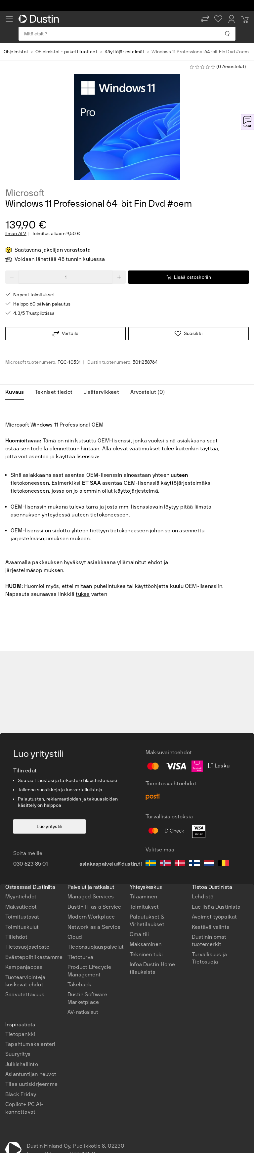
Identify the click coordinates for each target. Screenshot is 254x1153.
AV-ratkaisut (82, 1012)
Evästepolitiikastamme (34, 957)
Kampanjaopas (23, 967)
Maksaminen (145, 944)
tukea (83, 594)
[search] (227, 33)
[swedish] (151, 864)
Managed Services (90, 896)
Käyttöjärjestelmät (125, 52)
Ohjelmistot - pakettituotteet (66, 52)
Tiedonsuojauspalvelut (95, 947)
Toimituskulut (22, 927)
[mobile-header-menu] (9, 19)
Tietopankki (20, 1034)
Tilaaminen (143, 896)
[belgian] (223, 864)
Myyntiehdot (20, 896)
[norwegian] (165, 864)
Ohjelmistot (16, 52)
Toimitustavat (22, 917)
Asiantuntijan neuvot (30, 1074)
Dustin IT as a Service (94, 907)
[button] (205, 19)
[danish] (180, 864)
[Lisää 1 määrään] (119, 277)
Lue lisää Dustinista (216, 907)
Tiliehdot (16, 937)
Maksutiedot (21, 907)
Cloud (74, 937)
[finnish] (194, 864)
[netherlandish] (209, 864)
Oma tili (139, 934)
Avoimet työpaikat (214, 917)
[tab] (17, 392)
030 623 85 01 (30, 864)
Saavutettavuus (24, 994)
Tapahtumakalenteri (30, 1044)
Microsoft (25, 193)
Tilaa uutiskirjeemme (31, 1084)
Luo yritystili (50, 826)
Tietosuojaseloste (27, 947)
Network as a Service (93, 927)
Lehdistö (203, 896)
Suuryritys (17, 1054)
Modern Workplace (91, 917)
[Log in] (231, 19)
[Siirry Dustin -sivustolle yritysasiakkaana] (40, 19)
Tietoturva (80, 957)
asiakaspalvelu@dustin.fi (110, 864)
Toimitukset (144, 907)
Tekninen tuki (146, 954)
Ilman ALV (15, 233)
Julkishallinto (21, 1064)
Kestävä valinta (211, 927)
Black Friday (20, 1094)
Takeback (79, 984)
